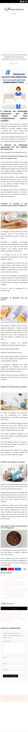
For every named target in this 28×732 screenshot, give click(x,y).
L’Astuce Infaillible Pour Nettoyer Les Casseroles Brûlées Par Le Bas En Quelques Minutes (14, 578)
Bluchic (8, 699)
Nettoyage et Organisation (17, 51)
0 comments (14, 608)
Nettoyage (5, 51)
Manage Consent (16, 699)
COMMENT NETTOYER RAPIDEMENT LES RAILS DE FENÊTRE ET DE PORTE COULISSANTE (15, 585)
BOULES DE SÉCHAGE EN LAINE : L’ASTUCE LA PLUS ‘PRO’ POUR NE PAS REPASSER (15, 596)
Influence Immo (13, 697)
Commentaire (7, 641)
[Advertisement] (14, 31)
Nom (4, 657)
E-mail (5, 663)
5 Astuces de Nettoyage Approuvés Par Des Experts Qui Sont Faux (14, 57)
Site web (5, 669)
